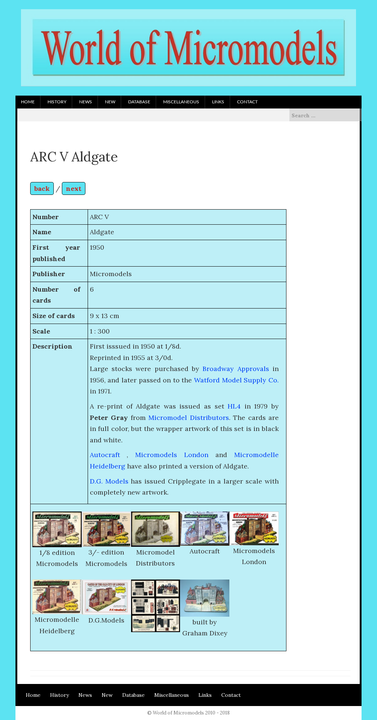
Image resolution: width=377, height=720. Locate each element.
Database (139, 102)
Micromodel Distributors (188, 417)
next (73, 188)
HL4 (234, 406)
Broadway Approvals (235, 368)
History (56, 102)
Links (218, 102)
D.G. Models (109, 481)
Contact (247, 102)
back (42, 188)
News (85, 102)
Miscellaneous (181, 102)
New (110, 102)
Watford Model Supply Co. (236, 380)
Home (28, 102)
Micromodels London (171, 454)
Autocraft (105, 454)
